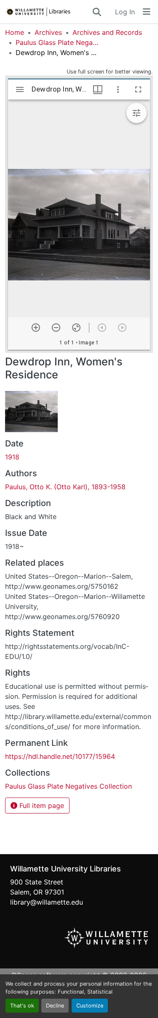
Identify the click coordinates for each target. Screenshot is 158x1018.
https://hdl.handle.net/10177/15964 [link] (60, 756)
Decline (55, 1005)
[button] (48, 11)
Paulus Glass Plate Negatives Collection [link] (58, 42)
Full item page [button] (40, 805)
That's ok (22, 1005)
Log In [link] (125, 12)
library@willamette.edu (46, 902)
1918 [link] (12, 457)
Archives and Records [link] (107, 32)
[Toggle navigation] (146, 12)
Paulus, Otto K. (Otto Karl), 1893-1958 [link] (65, 487)
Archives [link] (48, 32)
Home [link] (14, 32)
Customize (89, 1005)
